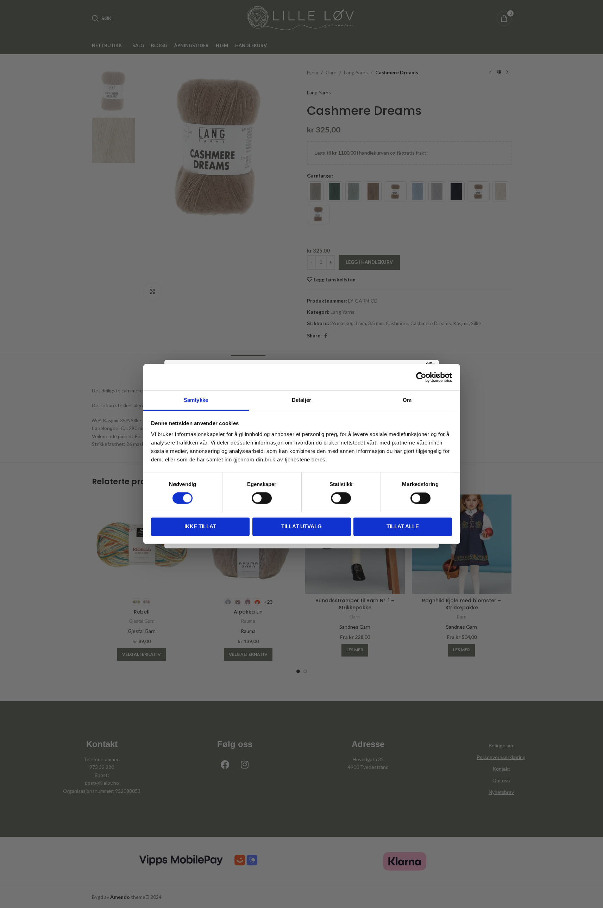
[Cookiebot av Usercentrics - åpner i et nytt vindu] (421, 377)
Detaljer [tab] (301, 400)
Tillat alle (403, 526)
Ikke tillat (200, 526)
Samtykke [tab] (196, 400)
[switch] (262, 498)
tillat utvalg (301, 526)
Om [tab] (407, 400)
